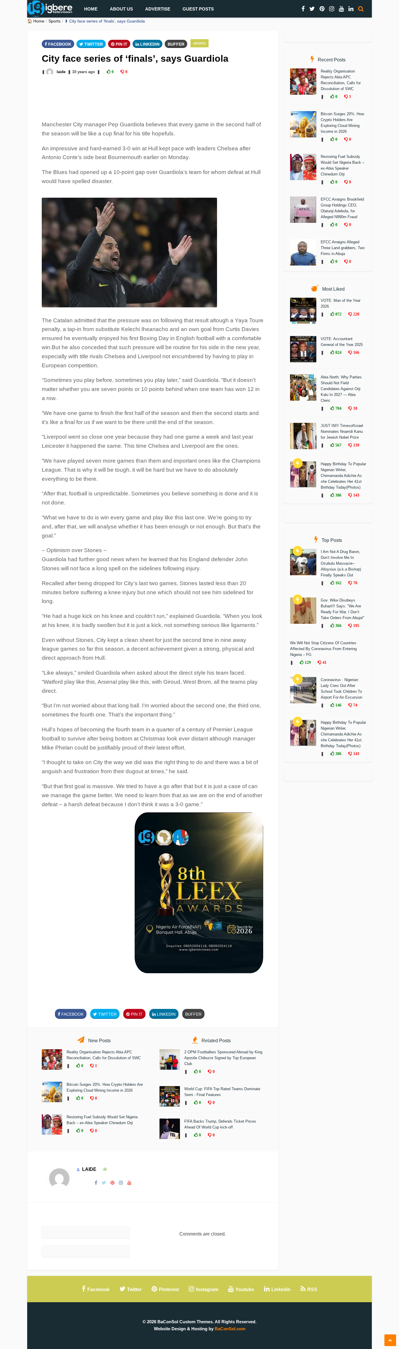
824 (337, 352)
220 (355, 314)
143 (355, 495)
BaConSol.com (230, 1328)
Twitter (93, 44)
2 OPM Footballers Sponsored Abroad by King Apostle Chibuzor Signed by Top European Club (223, 1058)
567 (337, 445)
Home (91, 8)
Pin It (121, 44)
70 (354, 583)
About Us (121, 8)
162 (337, 583)
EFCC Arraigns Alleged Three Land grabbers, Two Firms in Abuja (343, 248)
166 (355, 352)
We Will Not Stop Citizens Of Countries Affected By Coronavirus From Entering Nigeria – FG (323, 649)
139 (355, 445)
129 (307, 662)
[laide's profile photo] (50, 72)
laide (61, 72)
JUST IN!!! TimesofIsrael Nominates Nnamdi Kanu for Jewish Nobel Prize (342, 431)
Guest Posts (198, 8)
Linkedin (149, 44)
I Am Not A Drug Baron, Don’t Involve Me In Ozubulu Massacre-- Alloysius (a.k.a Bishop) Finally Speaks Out (341, 563)
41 (324, 662)
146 (337, 705)
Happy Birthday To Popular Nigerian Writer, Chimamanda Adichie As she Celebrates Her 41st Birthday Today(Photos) (343, 476)
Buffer (176, 44)
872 (337, 314)
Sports (54, 21)
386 (337, 495)
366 (337, 625)
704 (337, 408)
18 (354, 408)
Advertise (157, 8)
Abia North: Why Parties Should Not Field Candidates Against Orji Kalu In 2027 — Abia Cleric (341, 389)
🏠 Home (35, 21)
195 (355, 625)
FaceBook (59, 44)
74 (354, 705)
